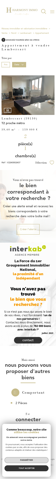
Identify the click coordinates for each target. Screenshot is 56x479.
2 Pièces (21, 403)
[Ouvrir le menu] (52, 11)
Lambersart (26, 33)
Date (17, 64)
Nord (13, 33)
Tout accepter (26, 468)
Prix (5, 64)
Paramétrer (26, 460)
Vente (4, 33)
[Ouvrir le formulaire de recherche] (43, 12)
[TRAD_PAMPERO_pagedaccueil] (21, 16)
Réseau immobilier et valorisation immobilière (24, 28)
